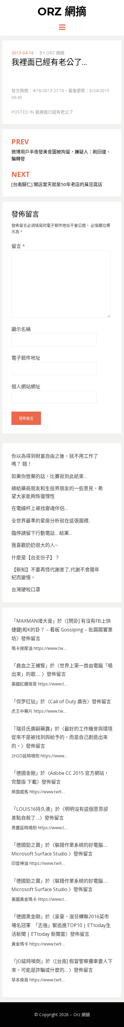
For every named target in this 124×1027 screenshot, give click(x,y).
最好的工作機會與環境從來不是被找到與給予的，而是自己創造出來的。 (62, 737)
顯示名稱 (21, 329)
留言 (18, 246)
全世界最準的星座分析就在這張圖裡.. (50, 520)
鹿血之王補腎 (30, 665)
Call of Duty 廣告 (68, 701)
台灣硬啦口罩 (25, 589)
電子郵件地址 (25, 358)
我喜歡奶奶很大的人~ (34, 545)
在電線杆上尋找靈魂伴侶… (39, 508)
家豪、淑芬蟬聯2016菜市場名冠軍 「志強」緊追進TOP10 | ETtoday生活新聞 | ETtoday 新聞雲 (61, 925)
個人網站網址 (25, 386)
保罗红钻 (26, 701)
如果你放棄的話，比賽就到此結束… (49, 476)
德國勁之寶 (28, 845)
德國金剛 (26, 773)
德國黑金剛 (28, 916)
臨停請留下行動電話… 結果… (41, 533)
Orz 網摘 (62, 11)
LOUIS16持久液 (33, 809)
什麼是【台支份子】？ (35, 557)
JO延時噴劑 (28, 961)
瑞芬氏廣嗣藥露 (33, 728)
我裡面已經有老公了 (54, 112)
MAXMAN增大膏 (34, 621)
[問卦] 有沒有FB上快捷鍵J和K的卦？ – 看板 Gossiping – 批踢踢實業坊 (62, 630)
